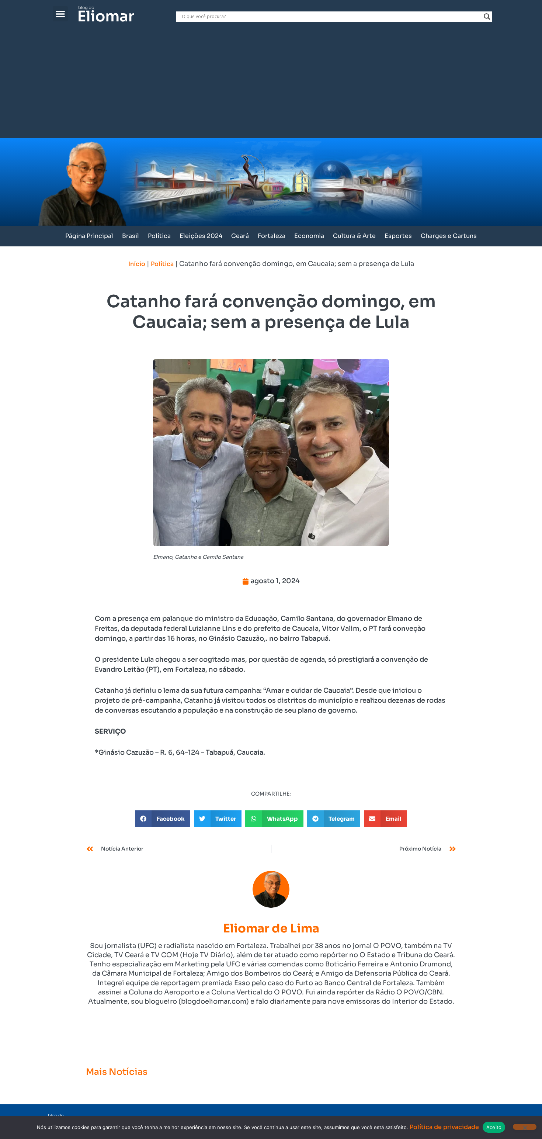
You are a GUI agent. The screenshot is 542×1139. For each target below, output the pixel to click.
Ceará (240, 236)
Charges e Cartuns (449, 236)
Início (136, 264)
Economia (309, 236)
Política (159, 236)
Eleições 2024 (201, 236)
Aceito (494, 1127)
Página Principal (89, 236)
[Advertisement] (271, 83)
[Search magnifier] (487, 16)
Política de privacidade (444, 1127)
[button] (60, 13)
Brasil (130, 236)
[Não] (524, 1127)
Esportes (398, 236)
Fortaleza (271, 236)
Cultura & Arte (354, 236)
